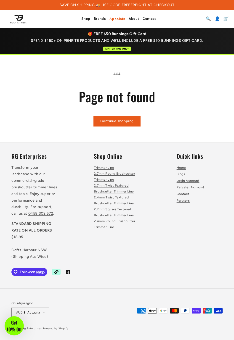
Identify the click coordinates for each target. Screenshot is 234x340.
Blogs (181, 174)
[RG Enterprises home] (18, 19)
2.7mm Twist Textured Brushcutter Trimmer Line (114, 188)
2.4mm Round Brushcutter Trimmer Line (114, 224)
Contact (149, 19)
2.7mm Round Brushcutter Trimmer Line (114, 176)
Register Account (190, 187)
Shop (85, 19)
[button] (14, 325)
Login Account (188, 181)
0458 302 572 (40, 213)
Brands (100, 19)
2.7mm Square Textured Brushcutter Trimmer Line (114, 212)
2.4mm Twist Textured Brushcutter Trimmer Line (114, 200)
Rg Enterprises (32, 328)
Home (181, 168)
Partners (183, 201)
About (134, 19)
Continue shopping (117, 121)
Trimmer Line (104, 168)
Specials (117, 19)
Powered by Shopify (55, 328)
